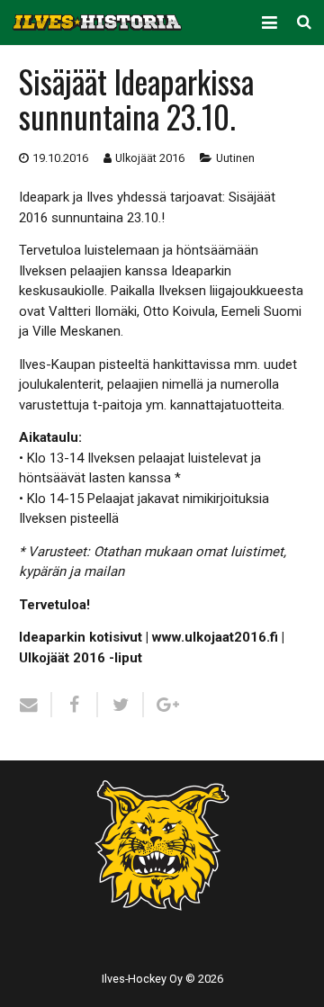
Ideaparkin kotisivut (80, 637)
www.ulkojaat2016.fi (215, 637)
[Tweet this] (121, 704)
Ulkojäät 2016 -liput (80, 658)
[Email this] (35, 704)
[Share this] (75, 704)
